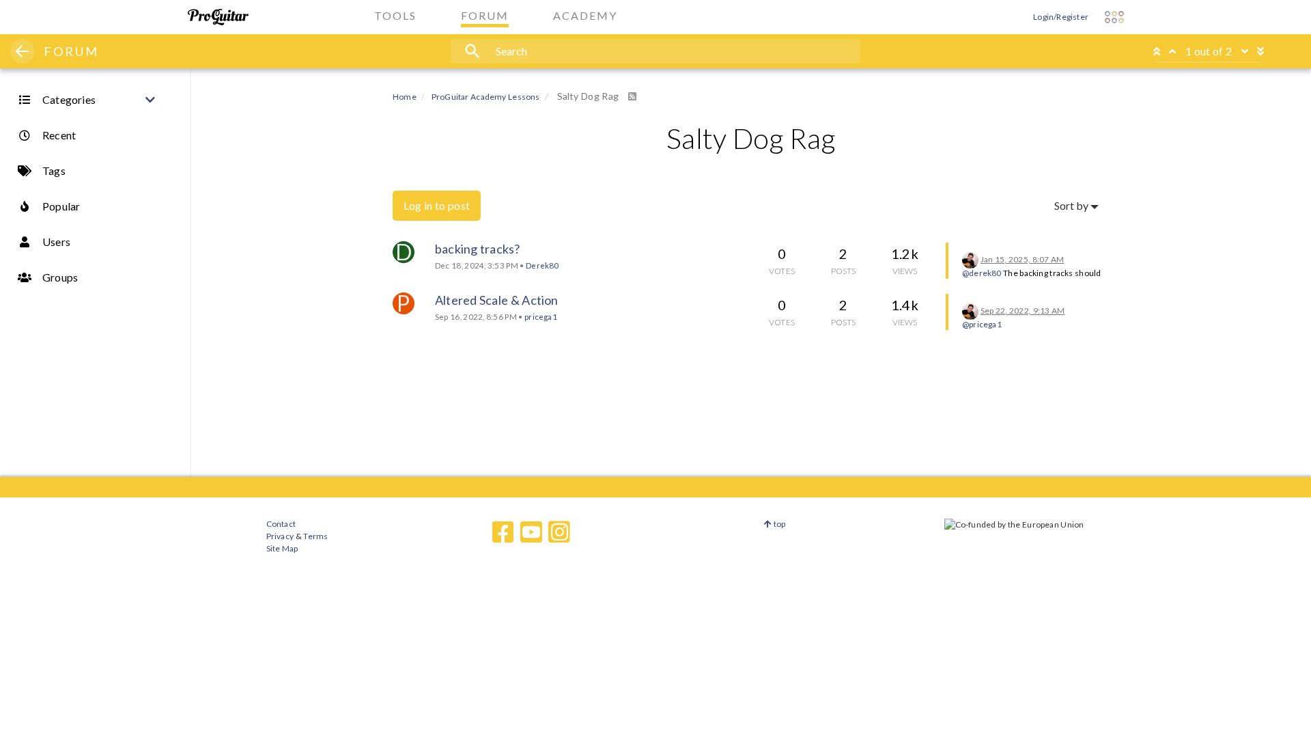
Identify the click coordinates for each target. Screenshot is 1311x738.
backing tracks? (477, 248)
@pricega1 (982, 324)
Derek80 (542, 265)
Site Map (282, 548)
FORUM (71, 51)
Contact (281, 524)
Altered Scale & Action (497, 300)
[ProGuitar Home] (218, 17)
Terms (315, 536)
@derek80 (982, 273)
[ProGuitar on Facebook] (503, 532)
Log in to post (437, 205)
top (778, 524)
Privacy (280, 536)
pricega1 (540, 316)
